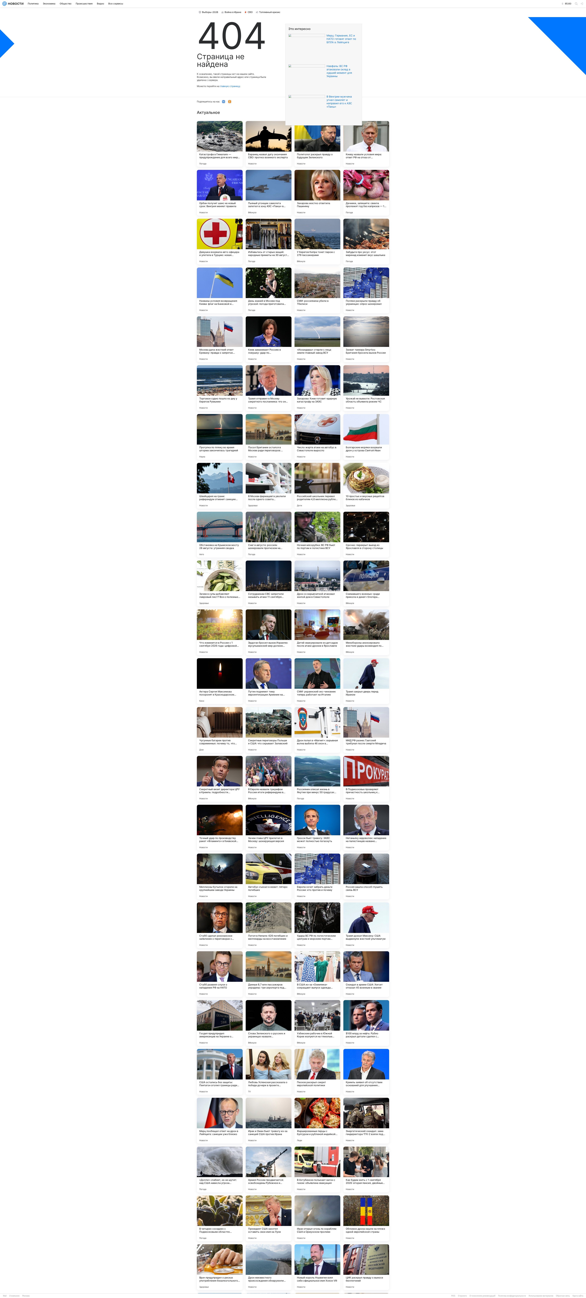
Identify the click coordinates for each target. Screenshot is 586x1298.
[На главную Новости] (15, 3)
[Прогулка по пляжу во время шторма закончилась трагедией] (220, 437)
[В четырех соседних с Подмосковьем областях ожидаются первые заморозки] (220, 1218)
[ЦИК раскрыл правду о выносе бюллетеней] (366, 1267)
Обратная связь (563, 1296)
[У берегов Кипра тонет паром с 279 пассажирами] (317, 241)
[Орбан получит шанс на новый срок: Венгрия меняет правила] (220, 193)
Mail (5, 1296)
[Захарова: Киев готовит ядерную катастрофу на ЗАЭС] (317, 388)
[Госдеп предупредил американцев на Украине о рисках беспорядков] (220, 1023)
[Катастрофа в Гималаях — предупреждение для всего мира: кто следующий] (220, 144)
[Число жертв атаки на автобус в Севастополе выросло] (317, 437)
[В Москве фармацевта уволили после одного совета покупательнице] (268, 486)
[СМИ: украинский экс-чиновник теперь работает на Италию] (317, 681)
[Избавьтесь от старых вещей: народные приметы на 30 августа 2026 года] (268, 241)
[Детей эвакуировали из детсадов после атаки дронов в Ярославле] (317, 632)
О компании (14, 1296)
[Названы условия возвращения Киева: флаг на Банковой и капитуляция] (220, 290)
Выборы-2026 (210, 12)
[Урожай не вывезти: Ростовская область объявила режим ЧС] (366, 388)
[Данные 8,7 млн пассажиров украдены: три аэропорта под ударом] (268, 974)
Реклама (26, 1296)
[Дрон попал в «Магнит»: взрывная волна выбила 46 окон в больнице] (317, 730)
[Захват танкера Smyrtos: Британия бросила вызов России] (366, 339)
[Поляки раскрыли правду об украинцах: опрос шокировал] (366, 290)
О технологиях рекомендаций (482, 1296)
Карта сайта (578, 1296)
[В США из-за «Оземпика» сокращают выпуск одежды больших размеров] (317, 974)
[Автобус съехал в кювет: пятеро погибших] (268, 876)
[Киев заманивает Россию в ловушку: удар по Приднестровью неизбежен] (268, 339)
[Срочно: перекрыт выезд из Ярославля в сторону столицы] (366, 535)
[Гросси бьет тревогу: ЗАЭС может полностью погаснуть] (317, 828)
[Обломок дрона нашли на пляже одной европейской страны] (366, 1218)
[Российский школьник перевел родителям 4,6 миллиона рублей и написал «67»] (317, 486)
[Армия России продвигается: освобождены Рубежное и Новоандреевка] (268, 1169)
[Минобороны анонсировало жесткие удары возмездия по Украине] (366, 632)
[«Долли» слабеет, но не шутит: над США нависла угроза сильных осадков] (220, 1169)
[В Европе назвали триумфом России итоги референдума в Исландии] (268, 779)
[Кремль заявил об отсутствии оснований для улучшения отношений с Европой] (366, 1072)
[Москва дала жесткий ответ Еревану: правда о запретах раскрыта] (220, 339)
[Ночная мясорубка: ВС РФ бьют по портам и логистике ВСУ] (317, 535)
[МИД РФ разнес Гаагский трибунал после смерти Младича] (366, 730)
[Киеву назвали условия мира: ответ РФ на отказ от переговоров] (366, 144)
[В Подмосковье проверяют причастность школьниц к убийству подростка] (366, 779)
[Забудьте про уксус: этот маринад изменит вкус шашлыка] (366, 241)
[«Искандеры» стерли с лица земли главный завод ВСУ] (317, 339)
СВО (250, 12)
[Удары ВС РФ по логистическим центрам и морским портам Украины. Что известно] (317, 925)
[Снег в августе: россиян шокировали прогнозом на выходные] (268, 535)
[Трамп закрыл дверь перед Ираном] (366, 681)
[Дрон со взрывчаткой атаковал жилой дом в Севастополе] (317, 583)
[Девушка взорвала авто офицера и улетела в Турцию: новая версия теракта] (220, 241)
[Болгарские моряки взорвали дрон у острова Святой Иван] (366, 437)
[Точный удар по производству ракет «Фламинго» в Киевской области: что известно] (220, 828)
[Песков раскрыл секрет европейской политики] (317, 1072)
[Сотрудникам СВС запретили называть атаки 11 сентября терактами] (268, 583)
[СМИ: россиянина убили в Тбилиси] (317, 290)
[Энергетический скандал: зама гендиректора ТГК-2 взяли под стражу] (366, 1121)
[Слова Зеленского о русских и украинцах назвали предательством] (268, 1023)
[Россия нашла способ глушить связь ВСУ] (366, 876)
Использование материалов (541, 1296)
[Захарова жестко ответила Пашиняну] (317, 193)
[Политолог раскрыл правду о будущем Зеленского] (317, 144)
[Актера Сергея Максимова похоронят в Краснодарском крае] (220, 681)
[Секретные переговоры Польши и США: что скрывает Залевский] (268, 730)
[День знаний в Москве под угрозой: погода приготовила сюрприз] (268, 290)
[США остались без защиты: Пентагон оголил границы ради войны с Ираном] (220, 1072)
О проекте (462, 1296)
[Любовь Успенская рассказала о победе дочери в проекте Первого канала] (268, 1072)
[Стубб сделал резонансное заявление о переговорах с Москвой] (220, 925)
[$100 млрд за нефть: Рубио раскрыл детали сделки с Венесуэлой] (366, 1023)
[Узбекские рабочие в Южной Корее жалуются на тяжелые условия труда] (317, 1023)
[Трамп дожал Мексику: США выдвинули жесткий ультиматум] (366, 925)
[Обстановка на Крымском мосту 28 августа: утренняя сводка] (220, 535)
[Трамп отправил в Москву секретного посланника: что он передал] (268, 388)
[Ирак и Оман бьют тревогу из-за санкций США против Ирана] (268, 1121)
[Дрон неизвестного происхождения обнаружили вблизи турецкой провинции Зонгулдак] (268, 1267)
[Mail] (4, 3)
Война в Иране (233, 12)
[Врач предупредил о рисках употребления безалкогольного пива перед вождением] (220, 1267)
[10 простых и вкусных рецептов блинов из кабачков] (366, 486)
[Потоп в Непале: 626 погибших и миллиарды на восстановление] (268, 925)
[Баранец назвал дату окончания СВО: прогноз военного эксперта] (268, 144)
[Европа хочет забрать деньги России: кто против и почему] (317, 876)
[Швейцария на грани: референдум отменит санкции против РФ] (220, 486)
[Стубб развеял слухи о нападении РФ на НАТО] (220, 974)
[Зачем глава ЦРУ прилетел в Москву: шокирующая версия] (268, 828)
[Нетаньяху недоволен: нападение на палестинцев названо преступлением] (366, 828)
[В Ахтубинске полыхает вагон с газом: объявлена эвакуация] (317, 1169)
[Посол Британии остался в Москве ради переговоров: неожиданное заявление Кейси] (268, 437)
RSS (453, 1296)
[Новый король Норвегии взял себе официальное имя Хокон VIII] (317, 1267)
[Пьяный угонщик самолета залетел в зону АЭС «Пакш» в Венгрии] (268, 193)
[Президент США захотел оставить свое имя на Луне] (268, 1218)
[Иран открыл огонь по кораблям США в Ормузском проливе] (317, 1218)
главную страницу (230, 86)
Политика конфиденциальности (512, 1296)
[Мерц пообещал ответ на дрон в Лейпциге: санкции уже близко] (220, 1121)
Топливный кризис (269, 12)
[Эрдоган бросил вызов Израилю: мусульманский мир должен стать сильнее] (268, 632)
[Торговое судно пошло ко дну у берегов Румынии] (220, 388)
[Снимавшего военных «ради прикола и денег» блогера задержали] (366, 583)
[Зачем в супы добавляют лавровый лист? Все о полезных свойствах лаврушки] (220, 583)
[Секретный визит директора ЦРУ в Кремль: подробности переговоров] (220, 779)
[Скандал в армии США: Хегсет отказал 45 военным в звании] (366, 974)
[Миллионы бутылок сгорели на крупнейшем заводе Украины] (220, 876)
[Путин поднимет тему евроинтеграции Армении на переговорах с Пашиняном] (268, 681)
